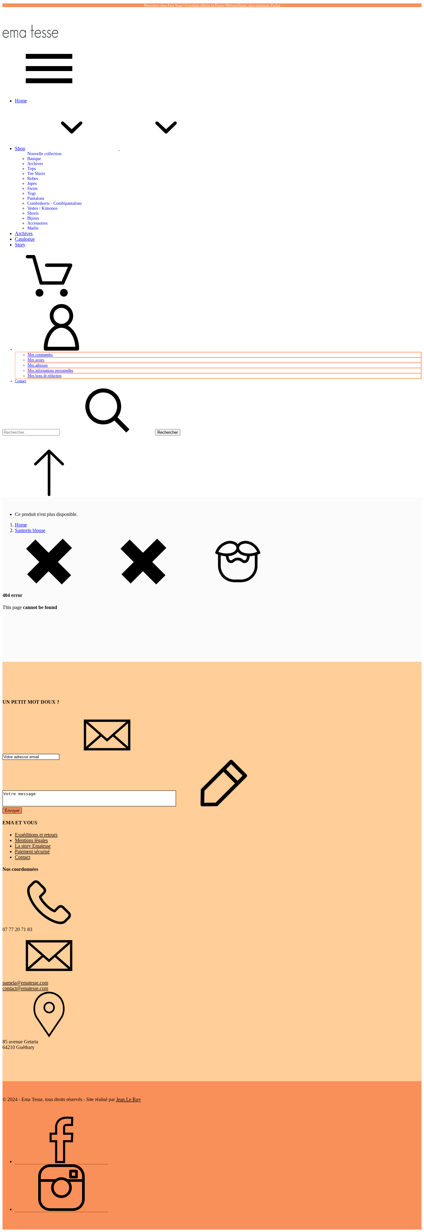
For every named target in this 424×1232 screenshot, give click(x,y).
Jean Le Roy (128, 1099)
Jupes (32, 183)
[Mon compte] (61, 349)
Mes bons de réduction (44, 376)
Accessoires (37, 223)
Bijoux (33, 218)
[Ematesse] (30, 42)
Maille (32, 228)
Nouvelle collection (44, 153)
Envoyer (12, 810)
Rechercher (167, 432)
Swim (32, 188)
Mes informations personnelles (50, 370)
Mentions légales (31, 840)
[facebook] (61, 1161)
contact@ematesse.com (25, 988)
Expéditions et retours (36, 834)
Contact (20, 381)
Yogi (31, 193)
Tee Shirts (36, 173)
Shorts (32, 213)
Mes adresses (38, 365)
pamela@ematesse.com (25, 982)
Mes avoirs (36, 360)
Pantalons (35, 198)
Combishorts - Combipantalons (54, 203)
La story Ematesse (33, 846)
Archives (35, 163)
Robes (32, 178)
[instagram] (61, 1209)
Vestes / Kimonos (42, 208)
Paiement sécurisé (32, 851)
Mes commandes (40, 354)
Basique (34, 158)
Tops (31, 168)
